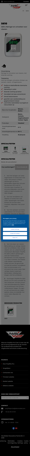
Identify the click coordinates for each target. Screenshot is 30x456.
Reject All (15, 237)
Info (13, 225)
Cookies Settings (15, 229)
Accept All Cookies (15, 233)
